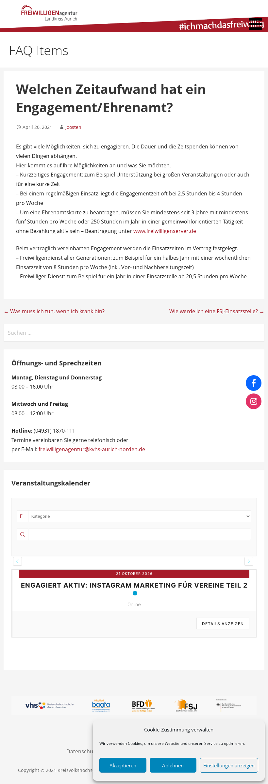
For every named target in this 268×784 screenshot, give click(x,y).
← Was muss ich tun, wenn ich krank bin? (54, 311)
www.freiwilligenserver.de (164, 231)
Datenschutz (81, 751)
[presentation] (17, 561)
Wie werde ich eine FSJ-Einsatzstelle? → (216, 311)
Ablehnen (173, 765)
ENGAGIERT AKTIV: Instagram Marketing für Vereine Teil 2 (134, 585)
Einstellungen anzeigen (229, 765)
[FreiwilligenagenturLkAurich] (253, 383)
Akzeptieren (122, 765)
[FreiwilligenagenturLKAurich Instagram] (253, 401)
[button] (257, 16)
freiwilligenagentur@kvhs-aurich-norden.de (92, 449)
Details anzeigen (223, 623)
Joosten (73, 127)
